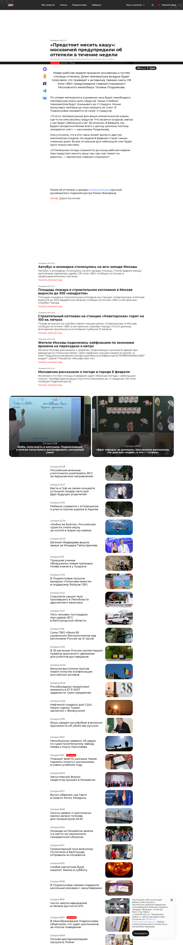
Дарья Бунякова (69, 198)
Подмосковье (79, 5)
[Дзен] (146, 68)
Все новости (48, 5)
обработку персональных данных (144, 920)
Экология (64, 63)
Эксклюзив (55, 63)
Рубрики (96, 5)
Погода (72, 63)
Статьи (63, 5)
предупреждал (99, 189)
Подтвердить (141, 933)
